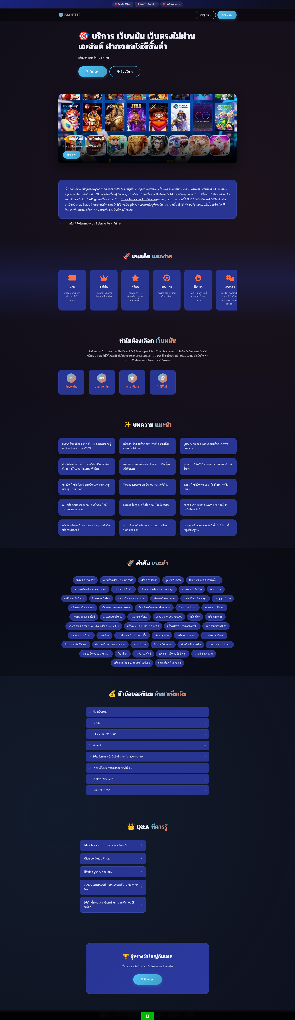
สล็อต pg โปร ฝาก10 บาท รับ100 (143, 626)
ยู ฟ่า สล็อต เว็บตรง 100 (169, 662)
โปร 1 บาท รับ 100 (187, 607)
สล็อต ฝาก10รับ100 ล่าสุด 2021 (182, 626)
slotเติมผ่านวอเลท (204, 653)
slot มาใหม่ (215, 589)
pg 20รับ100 (140, 644)
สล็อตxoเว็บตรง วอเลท (164, 598)
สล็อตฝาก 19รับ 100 (214, 607)
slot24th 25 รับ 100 (192, 589)
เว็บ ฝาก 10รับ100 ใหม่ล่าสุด (172, 653)
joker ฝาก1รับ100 (139, 616)
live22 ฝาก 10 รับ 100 (219, 644)
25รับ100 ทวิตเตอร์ (85, 580)
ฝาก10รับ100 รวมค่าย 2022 (131, 598)
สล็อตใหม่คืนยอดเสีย (191, 644)
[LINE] (147, 1016)
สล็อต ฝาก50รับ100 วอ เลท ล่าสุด (157, 589)
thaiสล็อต (104, 635)
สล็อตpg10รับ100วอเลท (82, 607)
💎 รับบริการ (125, 71)
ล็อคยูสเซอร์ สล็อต (101, 598)
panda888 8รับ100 (112, 616)
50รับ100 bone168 (186, 635)
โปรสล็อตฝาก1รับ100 (214, 635)
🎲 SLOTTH (69, 15)
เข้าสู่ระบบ (205, 14)
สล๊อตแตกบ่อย (215, 616)
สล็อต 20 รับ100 (149, 580)
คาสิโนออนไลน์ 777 (74, 598)
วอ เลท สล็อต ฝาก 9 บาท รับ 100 (90, 589)
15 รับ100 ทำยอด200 (216, 626)
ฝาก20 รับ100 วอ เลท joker (96, 653)
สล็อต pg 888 (162, 635)
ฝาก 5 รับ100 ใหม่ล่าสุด (195, 598)
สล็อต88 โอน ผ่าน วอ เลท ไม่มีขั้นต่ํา (132, 662)
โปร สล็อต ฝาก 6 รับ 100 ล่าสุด (118, 580)
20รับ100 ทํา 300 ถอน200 (169, 616)
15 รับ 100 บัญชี (143, 653)
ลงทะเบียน (227, 14)
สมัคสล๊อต (195, 616)
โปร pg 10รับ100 (223, 598)
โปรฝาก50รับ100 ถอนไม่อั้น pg (204, 580)
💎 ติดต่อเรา (92, 71)
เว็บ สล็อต (122, 653)
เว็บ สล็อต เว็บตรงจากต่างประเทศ (154, 607)
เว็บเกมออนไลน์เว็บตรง (76, 644)
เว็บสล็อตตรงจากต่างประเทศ (116, 607)
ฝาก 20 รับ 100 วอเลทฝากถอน (110, 644)
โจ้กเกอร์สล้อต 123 (163, 644)
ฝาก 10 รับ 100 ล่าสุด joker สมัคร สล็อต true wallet (94, 626)
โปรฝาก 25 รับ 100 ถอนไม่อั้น (132, 635)
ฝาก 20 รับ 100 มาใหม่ (84, 616)
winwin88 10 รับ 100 (81, 635)
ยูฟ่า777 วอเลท (173, 580)
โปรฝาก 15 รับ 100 (123, 589)
